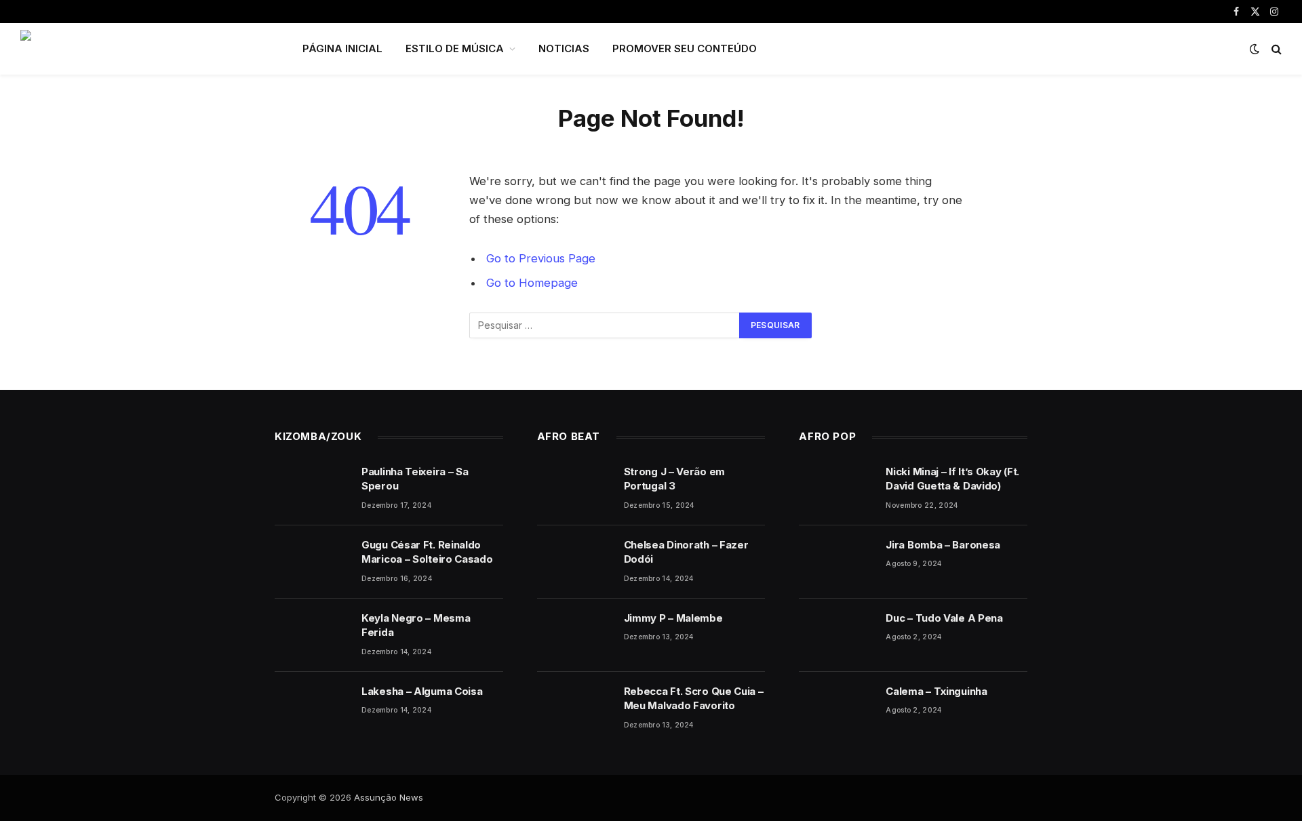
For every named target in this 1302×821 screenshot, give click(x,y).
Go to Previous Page (540, 258)
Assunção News (388, 797)
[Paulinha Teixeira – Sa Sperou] (312, 489)
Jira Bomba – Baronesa (943, 544)
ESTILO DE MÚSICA (455, 48)
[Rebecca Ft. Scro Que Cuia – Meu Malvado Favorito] (574, 708)
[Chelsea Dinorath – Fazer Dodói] (574, 562)
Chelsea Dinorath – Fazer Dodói (686, 551)
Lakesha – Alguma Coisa (421, 691)
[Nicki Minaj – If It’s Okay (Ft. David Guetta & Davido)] (836, 489)
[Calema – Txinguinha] (836, 708)
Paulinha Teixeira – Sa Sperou (414, 478)
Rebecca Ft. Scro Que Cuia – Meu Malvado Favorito (694, 698)
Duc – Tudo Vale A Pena (944, 618)
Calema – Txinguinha (936, 691)
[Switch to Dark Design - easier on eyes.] (1254, 48)
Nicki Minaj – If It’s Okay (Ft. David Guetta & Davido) (952, 478)
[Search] (1275, 49)
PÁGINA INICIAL (342, 48)
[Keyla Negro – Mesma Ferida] (312, 635)
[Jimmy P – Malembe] (574, 635)
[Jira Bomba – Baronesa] (836, 562)
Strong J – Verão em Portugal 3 (674, 478)
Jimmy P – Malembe (673, 618)
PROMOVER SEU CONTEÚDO (684, 48)
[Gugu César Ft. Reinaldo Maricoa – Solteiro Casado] (312, 562)
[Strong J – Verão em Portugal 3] (574, 489)
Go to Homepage (532, 282)
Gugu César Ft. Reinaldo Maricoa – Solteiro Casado (427, 551)
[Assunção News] (143, 49)
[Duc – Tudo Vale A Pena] (836, 635)
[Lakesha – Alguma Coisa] (312, 708)
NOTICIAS (563, 48)
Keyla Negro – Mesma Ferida (415, 625)
